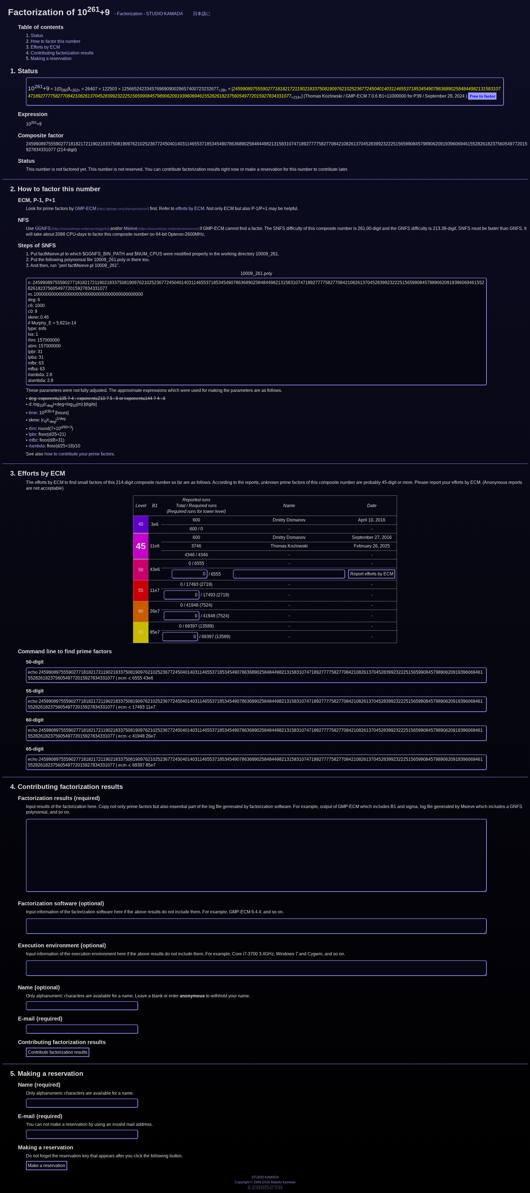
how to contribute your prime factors (79, 454)
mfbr (33, 440)
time (33, 412)
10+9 (38, 88)
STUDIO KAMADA (164, 13)
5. (46, 1073)
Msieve (131, 228)
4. (66, 786)
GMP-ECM (85, 208)
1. (24, 71)
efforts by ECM (190, 208)
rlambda (37, 446)
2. (55, 189)
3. (37, 473)
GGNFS (43, 228)
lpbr (32, 434)
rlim (32, 428)
